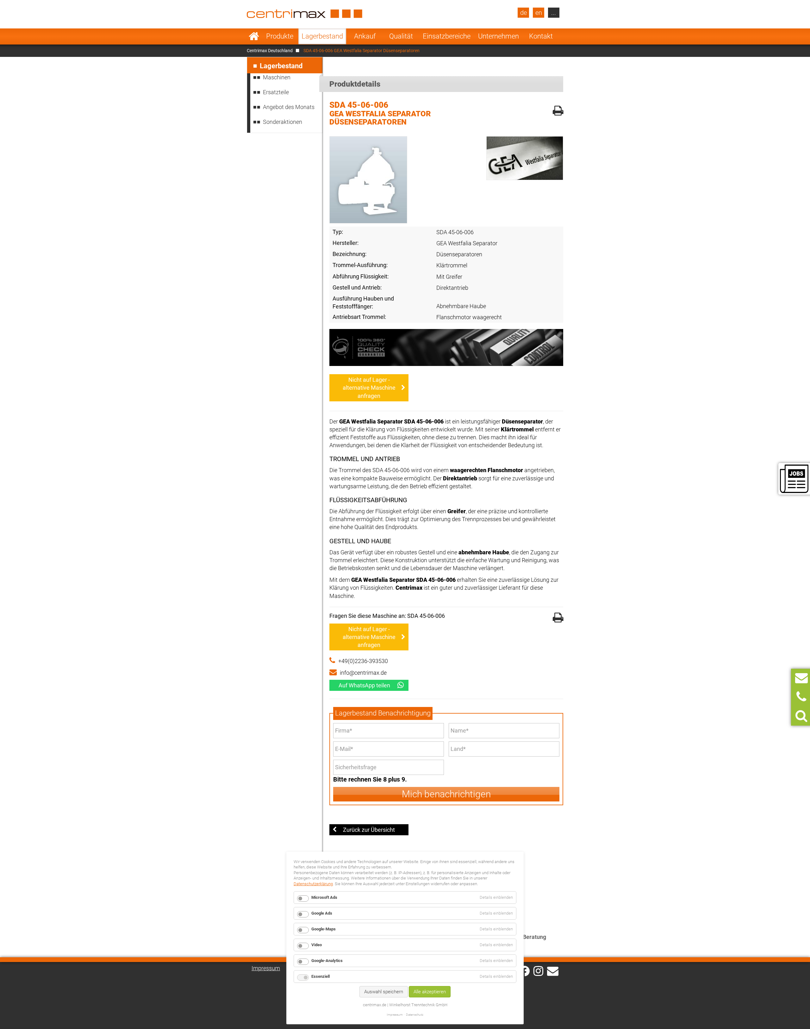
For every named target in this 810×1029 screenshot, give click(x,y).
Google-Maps (323, 929)
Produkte (279, 36)
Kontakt (541, 36)
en (538, 12)
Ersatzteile (276, 92)
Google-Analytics (327, 960)
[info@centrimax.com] (552, 970)
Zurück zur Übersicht (369, 829)
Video (316, 944)
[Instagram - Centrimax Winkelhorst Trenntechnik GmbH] (538, 970)
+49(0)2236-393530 (363, 661)
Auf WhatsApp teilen (364, 685)
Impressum (266, 968)
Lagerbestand (322, 36)
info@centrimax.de (363, 672)
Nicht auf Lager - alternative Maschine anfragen (369, 387)
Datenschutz (414, 1014)
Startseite (254, 36)
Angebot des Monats (289, 107)
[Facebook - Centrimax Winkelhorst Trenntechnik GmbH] (524, 971)
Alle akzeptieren (430, 992)
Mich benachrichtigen (446, 794)
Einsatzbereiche (446, 36)
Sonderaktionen (282, 122)
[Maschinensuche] (801, 716)
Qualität (401, 36)
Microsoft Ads (324, 897)
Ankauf (365, 36)
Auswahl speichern (383, 992)
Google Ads (321, 913)
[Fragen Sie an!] (801, 678)
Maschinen (276, 77)
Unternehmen (498, 36)
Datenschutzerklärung (313, 883)
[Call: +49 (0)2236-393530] (801, 697)
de (523, 12)
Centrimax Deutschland (270, 50)
